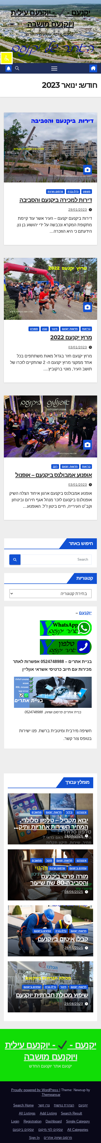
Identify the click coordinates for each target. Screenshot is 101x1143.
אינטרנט (81, 812)
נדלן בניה (73, 191)
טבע (44, 328)
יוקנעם (85, 613)
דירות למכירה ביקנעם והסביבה (55, 199)
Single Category (78, 1121)
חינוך (54, 328)
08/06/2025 (73, 892)
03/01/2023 (77, 347)
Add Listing (48, 1113)
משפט (86, 191)
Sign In (34, 1138)
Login (15, 1121)
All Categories (77, 1130)
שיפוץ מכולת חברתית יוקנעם (52, 995)
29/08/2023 (73, 1004)
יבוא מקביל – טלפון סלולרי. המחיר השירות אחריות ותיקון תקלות (52, 826)
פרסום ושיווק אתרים (58, 1138)
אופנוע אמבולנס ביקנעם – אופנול (53, 474)
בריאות (86, 328)
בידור (69, 812)
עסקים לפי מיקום (50, 1130)
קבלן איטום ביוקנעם (63, 939)
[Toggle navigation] (54, 68)
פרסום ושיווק (55, 191)
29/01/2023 (77, 209)
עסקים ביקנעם (77, 868)
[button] (17, 68)
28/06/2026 (73, 836)
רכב (55, 466)
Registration (32, 1121)
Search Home (23, 1105)
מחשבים (36, 812)
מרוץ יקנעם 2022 (71, 337)
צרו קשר (44, 1105)
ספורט (34, 328)
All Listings (27, 1113)
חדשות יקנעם (70, 328)
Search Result (71, 1113)
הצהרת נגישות (64, 1105)
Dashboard (54, 1121)
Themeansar (51, 1095)
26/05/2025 (73, 948)
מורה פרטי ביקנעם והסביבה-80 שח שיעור (59, 879)
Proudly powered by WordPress (35, 1090)
